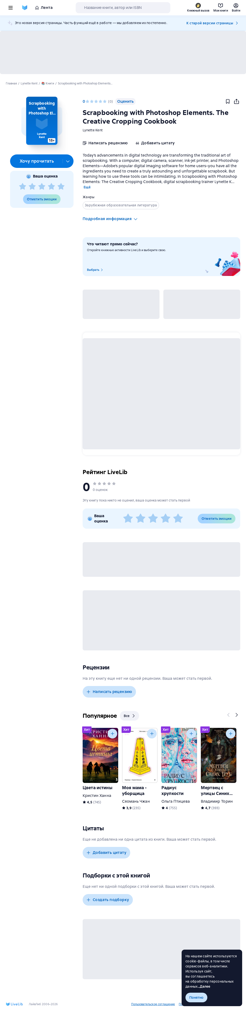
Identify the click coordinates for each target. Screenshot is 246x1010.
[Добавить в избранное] (228, 101)
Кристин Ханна (97, 795)
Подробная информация (107, 218)
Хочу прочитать (37, 161)
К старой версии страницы (209, 23)
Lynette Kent (93, 130)
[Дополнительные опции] (68, 161)
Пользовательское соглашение (153, 1004)
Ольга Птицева (175, 801)
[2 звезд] (32, 187)
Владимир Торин (217, 801)
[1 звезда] (22, 187)
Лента (47, 7)
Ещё (87, 187)
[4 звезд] (51, 187)
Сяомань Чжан (136, 801)
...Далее (204, 986)
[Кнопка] (229, 715)
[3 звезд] (42, 187)
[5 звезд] (61, 187)
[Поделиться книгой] (236, 101)
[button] (41, 121)
